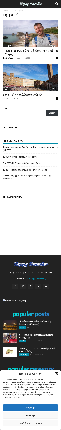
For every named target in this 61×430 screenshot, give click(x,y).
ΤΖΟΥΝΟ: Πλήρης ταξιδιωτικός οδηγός (21, 157)
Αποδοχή (30, 407)
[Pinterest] (30, 286)
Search (6, 108)
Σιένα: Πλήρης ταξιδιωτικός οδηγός (22, 94)
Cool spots (8, 46)
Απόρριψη (30, 415)
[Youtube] (46, 286)
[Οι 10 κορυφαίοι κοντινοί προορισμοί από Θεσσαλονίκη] (10, 338)
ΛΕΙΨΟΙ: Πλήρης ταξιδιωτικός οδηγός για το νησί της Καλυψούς (27, 177)
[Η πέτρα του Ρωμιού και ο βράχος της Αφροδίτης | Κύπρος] (30, 33)
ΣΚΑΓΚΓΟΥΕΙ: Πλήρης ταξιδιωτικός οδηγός (22, 163)
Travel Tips (24, 355)
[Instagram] (23, 286)
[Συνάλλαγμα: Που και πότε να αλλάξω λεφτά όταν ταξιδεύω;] (10, 352)
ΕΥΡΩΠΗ (7, 90)
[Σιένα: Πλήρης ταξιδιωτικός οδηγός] (30, 77)
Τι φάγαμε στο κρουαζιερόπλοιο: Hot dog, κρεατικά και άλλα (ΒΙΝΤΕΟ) (30, 148)
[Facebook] (15, 286)
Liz (4, 98)
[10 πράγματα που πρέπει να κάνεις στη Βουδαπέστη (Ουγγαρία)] (10, 325)
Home (5, 10)
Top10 (22, 327)
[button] (56, 373)
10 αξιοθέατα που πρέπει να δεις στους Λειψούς (25, 170)
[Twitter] (38, 286)
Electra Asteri (8, 58)
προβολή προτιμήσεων (30, 423)
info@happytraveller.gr (36, 278)
